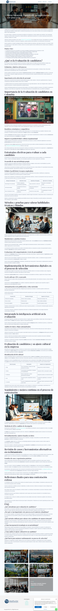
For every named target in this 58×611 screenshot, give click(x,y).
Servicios (44, 1)
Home (27, 601)
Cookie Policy (45, 609)
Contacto (50, 1)
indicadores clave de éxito (20, 428)
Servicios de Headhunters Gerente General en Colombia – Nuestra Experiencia (14, 585)
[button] (56, 599)
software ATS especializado (26, 39)
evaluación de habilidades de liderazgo (13, 145)
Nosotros (40, 1)
